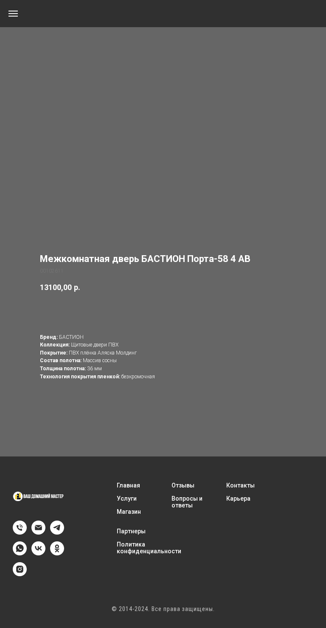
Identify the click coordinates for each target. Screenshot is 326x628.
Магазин (129, 511)
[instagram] (20, 573)
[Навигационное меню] (13, 14)
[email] (38, 532)
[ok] (57, 553)
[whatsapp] (20, 553)
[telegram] (57, 532)
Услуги (127, 498)
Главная (128, 485)
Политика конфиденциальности (149, 548)
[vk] (38, 553)
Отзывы (182, 485)
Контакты (240, 485)
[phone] (20, 532)
